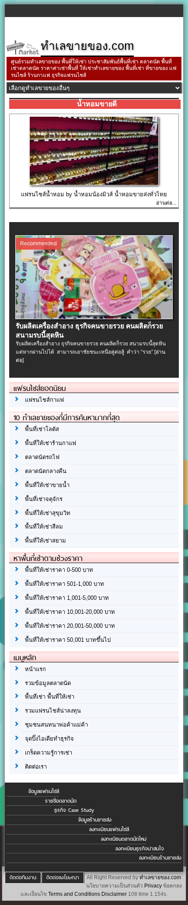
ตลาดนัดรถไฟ (42, 457)
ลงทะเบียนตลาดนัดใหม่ (123, 839)
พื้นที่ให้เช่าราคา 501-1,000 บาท (64, 584)
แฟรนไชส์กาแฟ (44, 400)
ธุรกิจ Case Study (74, 810)
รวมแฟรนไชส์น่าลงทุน (53, 710)
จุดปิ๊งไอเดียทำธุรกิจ (49, 738)
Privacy (153, 886)
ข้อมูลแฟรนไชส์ (43, 791)
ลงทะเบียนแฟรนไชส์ (109, 829)
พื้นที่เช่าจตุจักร (44, 499)
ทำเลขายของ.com (160, 877)
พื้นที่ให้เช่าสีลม (44, 526)
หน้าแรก (35, 669)
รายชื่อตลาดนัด (61, 801)
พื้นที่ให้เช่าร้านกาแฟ (50, 443)
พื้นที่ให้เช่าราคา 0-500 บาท (59, 570)
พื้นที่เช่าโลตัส (42, 429)
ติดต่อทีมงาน (23, 877)
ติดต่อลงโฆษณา (62, 877)
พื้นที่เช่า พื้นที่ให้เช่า (49, 696)
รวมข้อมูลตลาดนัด (48, 683)
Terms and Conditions (74, 894)
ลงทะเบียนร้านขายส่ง (160, 857)
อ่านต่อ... (166, 203)
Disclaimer (114, 894)
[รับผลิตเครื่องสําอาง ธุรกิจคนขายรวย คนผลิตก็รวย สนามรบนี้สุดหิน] (94, 317)
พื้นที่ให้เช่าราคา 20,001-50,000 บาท (70, 626)
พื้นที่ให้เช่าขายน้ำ (47, 485)
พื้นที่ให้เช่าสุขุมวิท (47, 513)
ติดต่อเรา (36, 766)
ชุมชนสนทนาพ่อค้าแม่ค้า (56, 724)
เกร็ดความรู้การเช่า (48, 752)
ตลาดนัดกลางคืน (45, 471)
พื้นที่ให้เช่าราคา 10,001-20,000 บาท (70, 612)
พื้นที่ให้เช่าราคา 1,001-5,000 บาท (67, 598)
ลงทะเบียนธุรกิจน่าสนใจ (139, 848)
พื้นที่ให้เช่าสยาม (45, 540)
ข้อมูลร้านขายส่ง (94, 819)
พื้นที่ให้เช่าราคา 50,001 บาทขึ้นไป (68, 640)
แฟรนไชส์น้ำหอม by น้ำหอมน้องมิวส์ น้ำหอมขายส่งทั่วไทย (94, 194)
